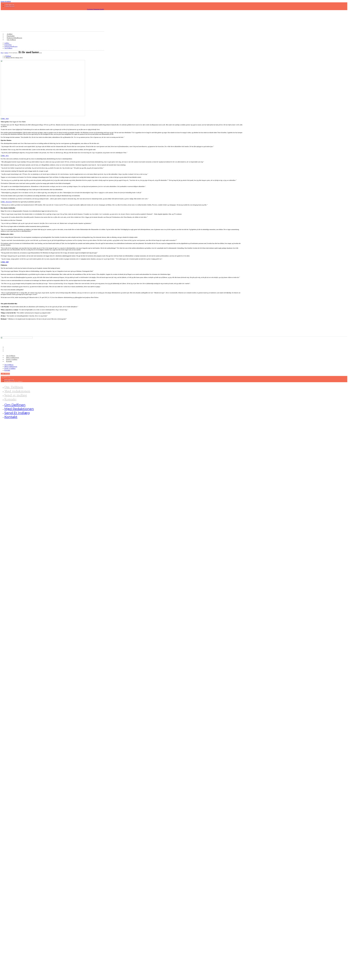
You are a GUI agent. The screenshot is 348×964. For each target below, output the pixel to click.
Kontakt (9, 361)
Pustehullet (8, 45)
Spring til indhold (6, 1)
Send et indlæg (11, 359)
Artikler (6, 43)
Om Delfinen (11, 40)
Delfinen (8, 56)
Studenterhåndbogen (10, 46)
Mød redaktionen (12, 358)
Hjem (2, 52)
